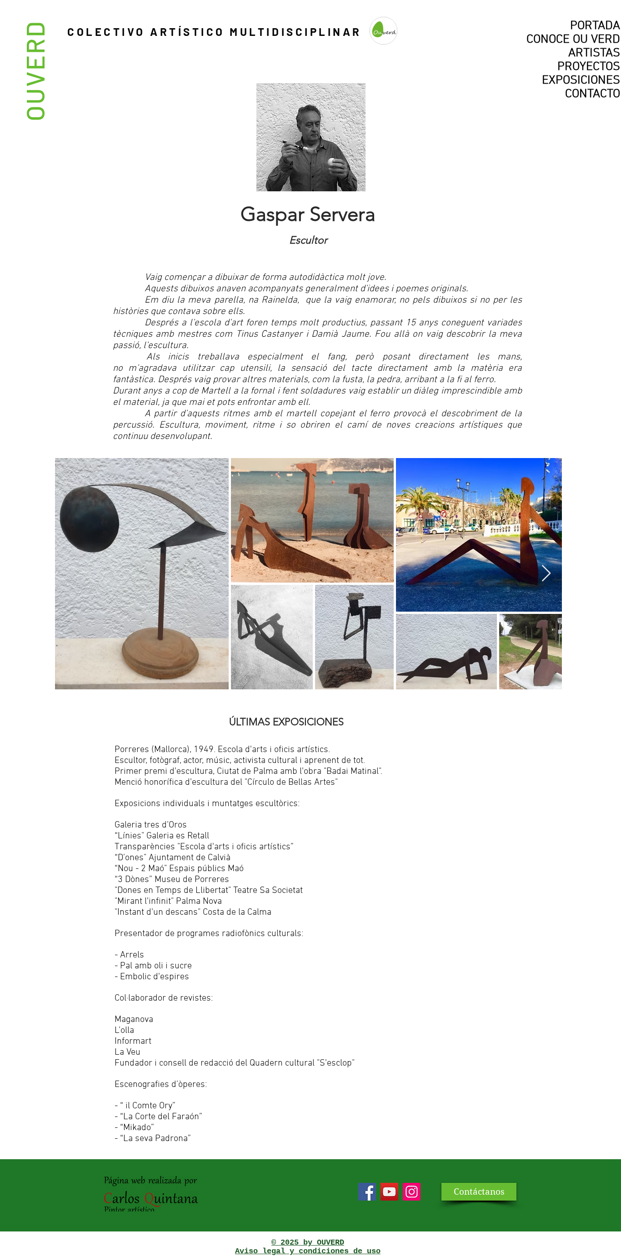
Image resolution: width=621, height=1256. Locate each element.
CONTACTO (592, 94)
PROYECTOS (588, 67)
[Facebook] (367, 1192)
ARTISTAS (594, 53)
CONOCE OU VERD (573, 39)
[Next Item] (546, 574)
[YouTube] (389, 1192)
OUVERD (34, 70)
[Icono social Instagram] (412, 1192)
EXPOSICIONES (581, 80)
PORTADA (595, 26)
